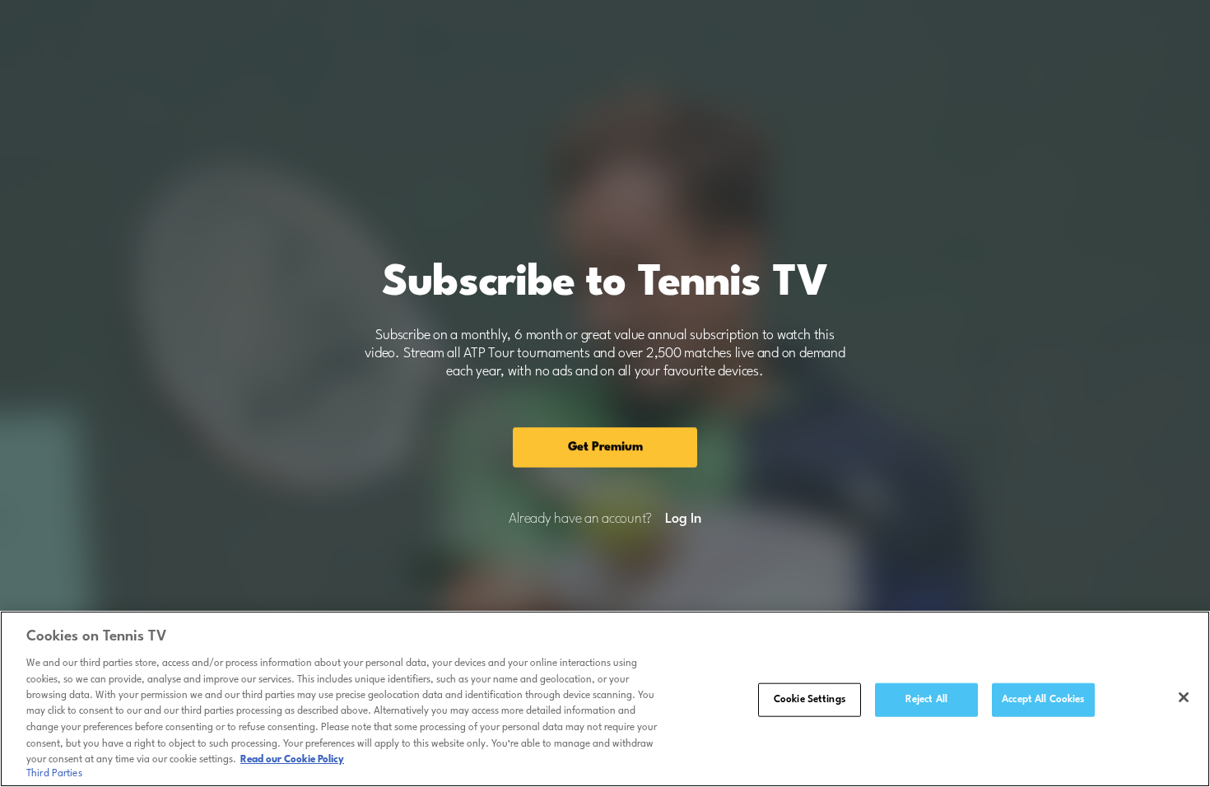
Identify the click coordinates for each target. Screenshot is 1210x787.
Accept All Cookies (1043, 700)
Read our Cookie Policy (292, 760)
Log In (682, 519)
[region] (605, 699)
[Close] (1184, 697)
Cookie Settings (809, 700)
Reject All (926, 700)
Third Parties (54, 774)
